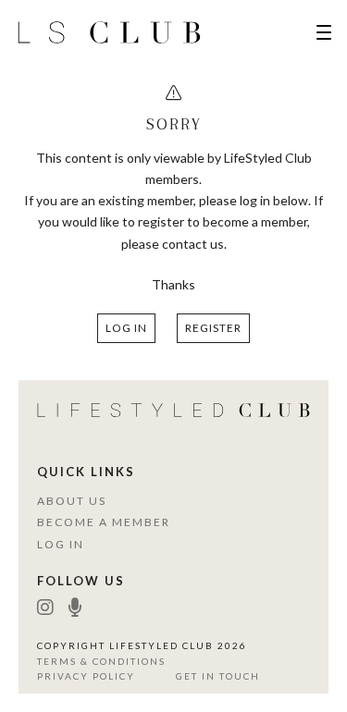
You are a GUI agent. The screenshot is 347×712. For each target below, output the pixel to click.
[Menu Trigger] (324, 32)
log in (126, 328)
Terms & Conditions (101, 661)
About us (71, 501)
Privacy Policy (86, 675)
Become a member (103, 522)
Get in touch (218, 675)
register (213, 328)
